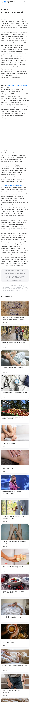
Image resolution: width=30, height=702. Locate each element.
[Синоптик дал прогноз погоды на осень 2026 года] (15, 337)
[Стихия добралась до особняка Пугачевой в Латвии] (15, 486)
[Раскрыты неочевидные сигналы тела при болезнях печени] (15, 436)
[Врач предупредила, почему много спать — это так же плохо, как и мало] (15, 610)
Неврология (13, 7)
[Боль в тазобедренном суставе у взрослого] (15, 685)
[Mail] (5, 2)
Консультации (4, 7)
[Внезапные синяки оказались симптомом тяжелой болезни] (15, 461)
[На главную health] (10, 2)
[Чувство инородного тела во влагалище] (15, 660)
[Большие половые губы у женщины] (15, 362)
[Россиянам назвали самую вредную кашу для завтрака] (15, 585)
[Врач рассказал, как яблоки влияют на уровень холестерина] (15, 411)
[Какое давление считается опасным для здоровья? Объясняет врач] (15, 387)
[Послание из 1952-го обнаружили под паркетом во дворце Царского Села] (15, 312)
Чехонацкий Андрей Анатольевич (17, 85)
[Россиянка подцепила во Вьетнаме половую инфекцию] (15, 511)
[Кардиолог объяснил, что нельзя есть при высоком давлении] (15, 635)
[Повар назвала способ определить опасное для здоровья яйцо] (15, 561)
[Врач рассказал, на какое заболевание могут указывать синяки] (15, 536)
